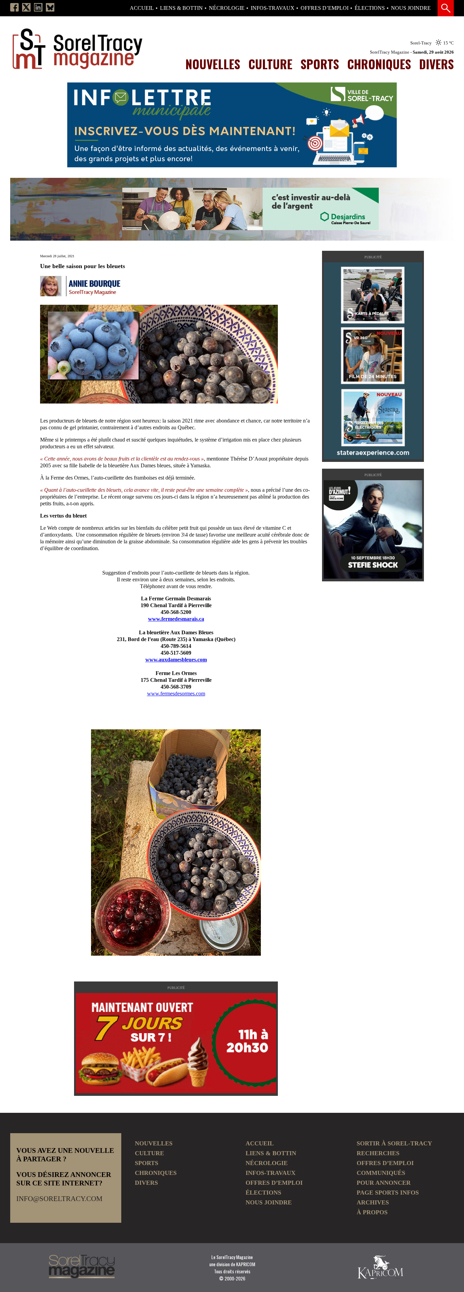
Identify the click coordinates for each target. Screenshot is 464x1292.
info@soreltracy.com (59, 1199)
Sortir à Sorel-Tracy (394, 1143)
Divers (436, 64)
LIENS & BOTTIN (181, 8)
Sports (320, 64)
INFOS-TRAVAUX (273, 8)
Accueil (142, 8)
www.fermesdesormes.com (176, 693)
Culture (270, 64)
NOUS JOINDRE (411, 8)
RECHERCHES (378, 1153)
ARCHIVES (373, 1202)
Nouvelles (212, 64)
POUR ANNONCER (384, 1182)
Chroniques (379, 64)
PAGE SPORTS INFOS (388, 1192)
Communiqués (381, 1172)
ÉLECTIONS (370, 8)
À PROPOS (372, 1212)
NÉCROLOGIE (227, 8)
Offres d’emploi (325, 8)
